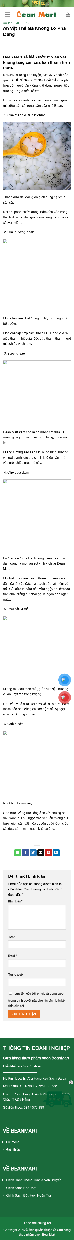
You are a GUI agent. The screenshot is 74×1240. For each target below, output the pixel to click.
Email (12, 955)
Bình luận (15, 901)
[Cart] (68, 14)
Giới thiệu (13, 1150)
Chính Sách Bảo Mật (21, 1188)
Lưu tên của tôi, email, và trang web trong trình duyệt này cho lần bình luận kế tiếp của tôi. (36, 1000)
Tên (11, 937)
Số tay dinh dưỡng (16, 22)
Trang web (15, 974)
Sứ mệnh (12, 1142)
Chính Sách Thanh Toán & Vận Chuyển (33, 1180)
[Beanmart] (37, 14)
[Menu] (7, 14)
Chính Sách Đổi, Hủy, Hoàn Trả (28, 1195)
